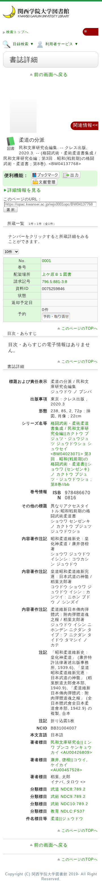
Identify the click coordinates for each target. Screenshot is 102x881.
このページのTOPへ (79, 328)
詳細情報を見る (24, 190)
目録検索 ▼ (22, 44)
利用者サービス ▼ (61, 44)
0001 (46, 260)
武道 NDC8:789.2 (68, 789)
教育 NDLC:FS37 (68, 811)
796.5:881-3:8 (54, 281)
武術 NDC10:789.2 (69, 804)
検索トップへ (17, 32)
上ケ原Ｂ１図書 (57, 274)
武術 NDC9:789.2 (68, 796)
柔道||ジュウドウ (67, 818)
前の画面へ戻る (51, 74)
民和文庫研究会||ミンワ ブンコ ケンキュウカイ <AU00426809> (71, 747)
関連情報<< (85, 125)
